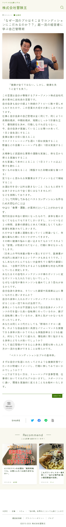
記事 (13, 511)
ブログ (51, 518)
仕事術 (18, 15)
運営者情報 (17, 518)
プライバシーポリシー (34, 518)
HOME (5, 511)
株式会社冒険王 (14, 7)
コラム (21, 511)
